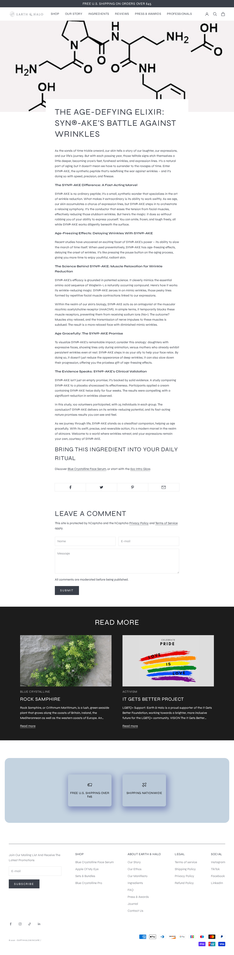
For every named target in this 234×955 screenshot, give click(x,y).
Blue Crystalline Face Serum (87, 469)
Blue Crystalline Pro (88, 883)
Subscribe (24, 884)
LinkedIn (217, 883)
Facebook (218, 876)
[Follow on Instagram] (20, 924)
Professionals (179, 14)
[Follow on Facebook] (10, 924)
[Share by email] (163, 487)
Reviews (122, 14)
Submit (67, 590)
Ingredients (98, 14)
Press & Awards (148, 14)
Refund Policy (184, 883)
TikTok (215, 869)
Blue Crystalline (35, 691)
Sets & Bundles (85, 876)
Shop (55, 14)
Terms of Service (166, 523)
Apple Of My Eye (87, 869)
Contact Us (135, 911)
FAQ (131, 890)
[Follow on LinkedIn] (39, 924)
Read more (27, 726)
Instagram (218, 862)
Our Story (73, 14)
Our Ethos (134, 869)
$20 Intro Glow (140, 469)
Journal (133, 904)
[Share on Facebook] (70, 487)
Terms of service (186, 862)
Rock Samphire (40, 699)
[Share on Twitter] (101, 487)
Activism (129, 691)
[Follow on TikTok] (29, 924)
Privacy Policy (139, 523)
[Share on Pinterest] (132, 487)
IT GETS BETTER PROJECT (153, 699)
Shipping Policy (185, 869)
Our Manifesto (138, 876)
